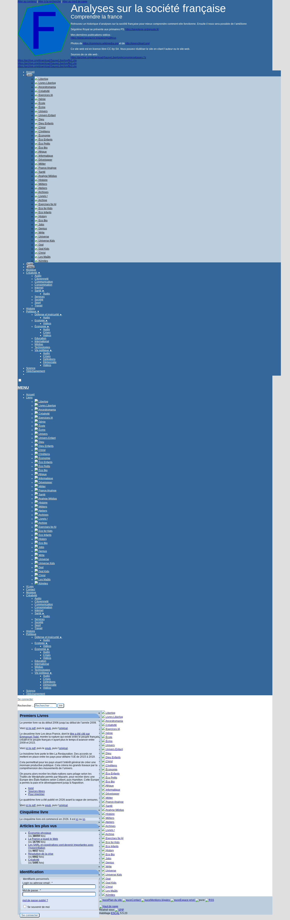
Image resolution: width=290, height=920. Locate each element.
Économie (44, 135)
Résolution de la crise (40, 853)
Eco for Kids (45, 208)
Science (30, 368)
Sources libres (36, 791)
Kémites (43, 260)
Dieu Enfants (45, 123)
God (41, 244)
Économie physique (39, 832)
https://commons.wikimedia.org (100, 43)
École (41, 103)
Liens (29, 74)
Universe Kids (46, 240)
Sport (38, 302)
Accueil (30, 71)
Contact (30, 266)
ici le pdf (30, 728)
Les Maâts (44, 256)
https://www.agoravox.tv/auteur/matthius (93, 37)
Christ (41, 127)
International (42, 341)
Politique (32, 311)
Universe (43, 236)
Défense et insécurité (48, 314)
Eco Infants (44, 212)
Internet (39, 287)
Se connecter (25, 699)
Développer (45, 159)
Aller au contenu (27, 1)
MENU (23, 387)
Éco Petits (44, 143)
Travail (38, 305)
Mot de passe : (32, 890)
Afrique (42, 151)
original (63, 728)
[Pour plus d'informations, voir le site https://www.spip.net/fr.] (119, 909)
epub (48, 728)
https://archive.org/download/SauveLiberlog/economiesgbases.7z (108, 57)
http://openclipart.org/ (137, 43)
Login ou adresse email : (38, 882)
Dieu (41, 119)
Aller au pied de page (74, 1)
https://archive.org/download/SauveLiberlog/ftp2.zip (47, 63)
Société (39, 299)
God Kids (43, 248)
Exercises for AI (47, 204)
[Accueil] (44, 55)
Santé (41, 171)
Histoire (43, 180)
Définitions (49, 359)
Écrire (41, 107)
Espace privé (188, 900)
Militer (42, 163)
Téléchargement (35, 371)
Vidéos (47, 323)
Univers (43, 111)
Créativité (44, 91)
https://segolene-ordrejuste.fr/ (142, 29)
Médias (39, 344)
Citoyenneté (42, 278)
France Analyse (47, 167)
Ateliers (42, 188)
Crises (47, 332)
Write (41, 232)
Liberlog (43, 78)
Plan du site (115, 900)
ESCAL (115, 913)
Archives (43, 192)
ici (77, 819)
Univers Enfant (47, 115)
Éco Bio (43, 147)
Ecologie (41, 320)
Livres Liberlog (47, 83)
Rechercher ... (26, 705)
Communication (44, 281)
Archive (42, 200)
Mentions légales (160, 900)
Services (40, 296)
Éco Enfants (45, 139)
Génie (42, 99)
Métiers (42, 184)
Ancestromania (47, 87)
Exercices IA (45, 95)
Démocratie (49, 362)
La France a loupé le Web (43, 838)
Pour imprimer (36, 794)
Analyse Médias (47, 176)
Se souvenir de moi (38, 907)
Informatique (45, 155)
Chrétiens (44, 131)
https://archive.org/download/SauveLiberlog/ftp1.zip (47, 60)
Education (40, 338)
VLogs (30, 263)
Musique (31, 269)
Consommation (43, 284)
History (42, 216)
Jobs (41, 224)
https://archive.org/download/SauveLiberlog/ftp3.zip (47, 66)
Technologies (42, 347)
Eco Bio (43, 220)
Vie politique (43, 350)
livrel (31, 788)
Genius (42, 228)
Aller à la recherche (49, 1)
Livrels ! (43, 196)
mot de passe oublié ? (35, 900)
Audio (38, 275)
